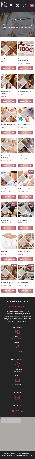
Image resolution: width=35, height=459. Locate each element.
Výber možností (8, 68)
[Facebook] (12, 410)
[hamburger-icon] (32, 5)
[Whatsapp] (22, 410)
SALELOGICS (29, 455)
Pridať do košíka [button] (9, 259)
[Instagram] (17, 410)
